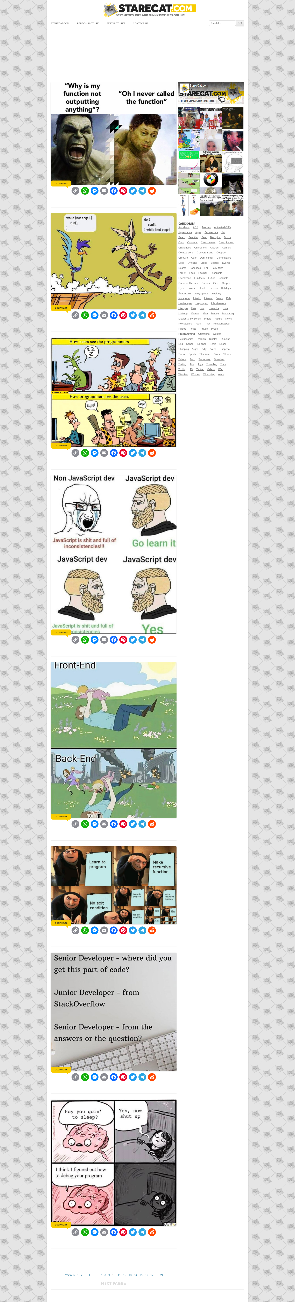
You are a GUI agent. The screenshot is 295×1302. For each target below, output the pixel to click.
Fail (206, 268)
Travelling (211, 364)
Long (202, 308)
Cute (193, 257)
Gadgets (223, 278)
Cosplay (221, 252)
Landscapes (185, 303)
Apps (198, 232)
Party (198, 323)
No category (185, 323)
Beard (181, 237)
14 (135, 1275)
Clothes (214, 247)
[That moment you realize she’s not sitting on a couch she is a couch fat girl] (211, 161)
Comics (226, 247)
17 (151, 1275)
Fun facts (199, 278)
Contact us (140, 23)
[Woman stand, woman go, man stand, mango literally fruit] (189, 205)
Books (227, 237)
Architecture (211, 232)
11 (119, 1275)
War (220, 369)
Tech (192, 359)
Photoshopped (221, 323)
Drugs (203, 262)
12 (124, 1275)
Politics (204, 328)
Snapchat (225, 349)
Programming (186, 334)
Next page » (114, 1283)
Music (207, 318)
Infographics (201, 293)
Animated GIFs (222, 227)
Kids (228, 298)
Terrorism (219, 359)
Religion (201, 339)
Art (223, 232)
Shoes (223, 344)
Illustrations (184, 293)
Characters (200, 247)
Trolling (182, 369)
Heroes (213, 288)
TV (191, 369)
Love (225, 308)
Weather (183, 374)
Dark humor (206, 257)
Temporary (204, 359)
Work (221, 374)
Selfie (213, 344)
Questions (204, 334)
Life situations (218, 303)
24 (161, 1275)
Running (225, 339)
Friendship (216, 273)
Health (202, 288)
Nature (218, 318)
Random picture (88, 23)
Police (192, 328)
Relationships (185, 339)
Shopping (183, 349)
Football (202, 273)
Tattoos (182, 359)
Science (201, 344)
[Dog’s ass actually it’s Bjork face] (211, 140)
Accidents (183, 227)
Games (205, 283)
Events (226, 262)
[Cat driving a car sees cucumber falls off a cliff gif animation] (232, 183)
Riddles (213, 339)
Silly (204, 349)
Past (207, 323)
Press (214, 328)
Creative (183, 257)
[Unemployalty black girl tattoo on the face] (232, 140)
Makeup (182, 313)
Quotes (217, 334)
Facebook (195, 268)
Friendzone (184, 278)
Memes (195, 313)
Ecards (215, 262)
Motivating (228, 313)
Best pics (215, 237)
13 (130, 1275)
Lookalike (214, 308)
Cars (181, 242)
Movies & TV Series (189, 318)
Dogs (181, 262)
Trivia (223, 364)
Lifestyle (183, 308)
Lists (193, 308)
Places (182, 328)
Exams (182, 268)
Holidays (226, 288)
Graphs (226, 283)
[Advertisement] (147, 54)
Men (205, 313)
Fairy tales (217, 268)
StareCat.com (60, 23)
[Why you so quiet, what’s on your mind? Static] (232, 161)
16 (146, 1275)
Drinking (192, 262)
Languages (201, 303)
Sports (192, 354)
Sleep (213, 349)
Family (182, 273)
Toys (200, 364)
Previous (69, 1275)
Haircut (191, 288)
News (228, 318)
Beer (204, 237)
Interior (197, 298)
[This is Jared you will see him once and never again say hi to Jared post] (211, 205)
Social (181, 354)
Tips (192, 364)
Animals (206, 227)
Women (195, 374)
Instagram (184, 298)
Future (211, 278)
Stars (217, 354)
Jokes (219, 298)
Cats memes (208, 242)
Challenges (184, 247)
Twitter (200, 369)
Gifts (216, 283)
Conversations (205, 252)
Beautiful (193, 237)
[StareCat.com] (147, 9)
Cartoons (192, 242)
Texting (182, 364)
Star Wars (204, 354)
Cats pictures (226, 242)
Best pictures (116, 23)
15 (141, 1275)
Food (192, 273)
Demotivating (224, 257)
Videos (211, 369)
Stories (227, 354)
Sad (180, 344)
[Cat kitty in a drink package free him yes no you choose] (189, 118)
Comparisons (185, 252)
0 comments (61, 183)
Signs (195, 349)
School (190, 344)
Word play (209, 374)
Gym (181, 288)
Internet (208, 298)
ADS (195, 227)
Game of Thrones (188, 283)
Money (215, 313)
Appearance (185, 232)
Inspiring (216, 293)
